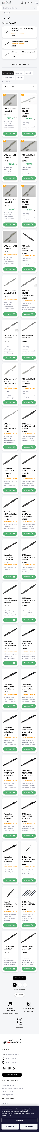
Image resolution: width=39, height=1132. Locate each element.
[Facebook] (4, 1067)
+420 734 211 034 (11, 1058)
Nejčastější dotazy (7, 1094)
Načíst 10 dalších (19, 978)
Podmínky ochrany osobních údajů (12, 1088)
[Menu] (36, 2)
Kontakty (5, 1103)
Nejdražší (29, 73)
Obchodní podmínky (8, 1085)
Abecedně (20, 77)
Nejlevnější (19, 73)
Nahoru (21, 994)
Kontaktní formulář (12, 1074)
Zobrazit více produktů (19, 64)
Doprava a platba (7, 1091)
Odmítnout (10, 1127)
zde (10, 1115)
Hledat (34, 8)
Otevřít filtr (9, 87)
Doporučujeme (8, 73)
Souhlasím (29, 1127)
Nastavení (19, 1120)
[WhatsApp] (14, 1067)
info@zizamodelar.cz (12, 1054)
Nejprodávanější (8, 77)
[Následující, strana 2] (20, 985)
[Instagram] (8, 1067)
